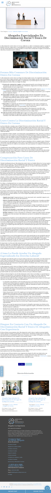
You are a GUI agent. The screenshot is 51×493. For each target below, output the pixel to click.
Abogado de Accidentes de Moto (14, 446)
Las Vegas (10, 474)
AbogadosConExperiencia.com (19, 483)
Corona (10, 31)
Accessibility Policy (37, 483)
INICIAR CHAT (12, 491)
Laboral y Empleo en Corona (20, 31)
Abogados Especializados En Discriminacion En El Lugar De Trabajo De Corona (11, 399)
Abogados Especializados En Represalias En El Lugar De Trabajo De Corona (37, 399)
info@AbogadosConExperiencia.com (18, 472)
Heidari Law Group (38, 484)
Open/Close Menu (2, 2)
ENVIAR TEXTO (38, 491)
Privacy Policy (29, 483)
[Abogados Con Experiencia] (13, 3)
